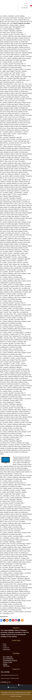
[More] (22, 619)
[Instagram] (26, 11)
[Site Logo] (4, 7)
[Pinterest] (21, 11)
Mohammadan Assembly (10, 660)
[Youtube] (23, 11)
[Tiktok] (31, 11)
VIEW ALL (6, 666)
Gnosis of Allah (7, 662)
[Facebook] (16, 11)
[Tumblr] (19, 619)
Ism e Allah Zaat (7, 656)
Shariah (5, 664)
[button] (31, 5)
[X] (18, 11)
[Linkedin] (10, 619)
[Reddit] (28, 11)
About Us (26, 3)
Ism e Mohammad (8, 658)
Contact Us (26, 5)
